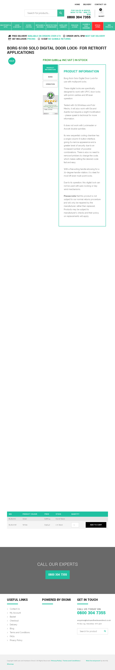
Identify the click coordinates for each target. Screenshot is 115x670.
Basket (13, 617)
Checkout (14, 621)
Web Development (93, 660)
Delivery (87, 4)
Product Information (50, 68)
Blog (12, 628)
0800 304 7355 (79, 17)
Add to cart (96, 525)
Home (77, 4)
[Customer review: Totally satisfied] (51, 103)
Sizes (50, 77)
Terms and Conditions (20, 632)
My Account (15, 613)
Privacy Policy (16, 640)
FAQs (12, 636)
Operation (50, 84)
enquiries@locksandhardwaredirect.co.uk (94, 620)
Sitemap (10, 664)
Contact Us (100, 4)
